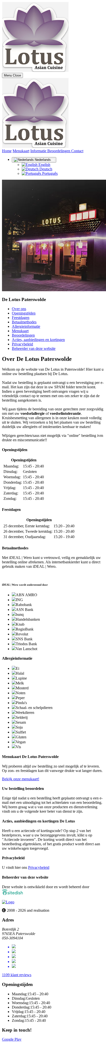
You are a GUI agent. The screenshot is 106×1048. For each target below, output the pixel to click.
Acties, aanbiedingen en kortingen (38, 340)
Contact (77, 151)
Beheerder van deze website (33, 348)
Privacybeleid (22, 344)
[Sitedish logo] (8, 902)
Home (7, 151)
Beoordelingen (59, 151)
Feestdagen (20, 318)
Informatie (38, 151)
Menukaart (21, 151)
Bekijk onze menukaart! (20, 779)
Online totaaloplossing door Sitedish (30, 1044)
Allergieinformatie (26, 326)
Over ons (19, 309)
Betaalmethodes (24, 322)
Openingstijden (23, 313)
